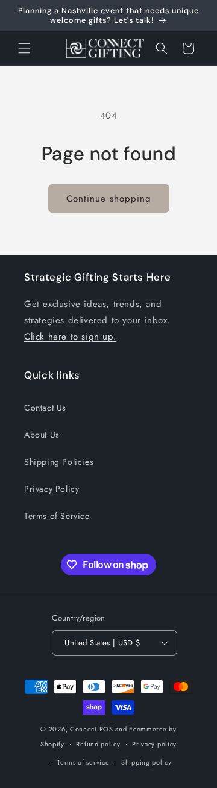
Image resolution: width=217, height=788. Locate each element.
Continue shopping (108, 198)
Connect (83, 729)
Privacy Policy (51, 489)
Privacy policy (154, 744)
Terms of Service (57, 516)
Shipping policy (146, 762)
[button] (24, 48)
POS (106, 729)
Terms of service (83, 762)
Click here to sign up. (70, 336)
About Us (42, 435)
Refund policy (98, 744)
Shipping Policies (58, 462)
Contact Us (45, 408)
